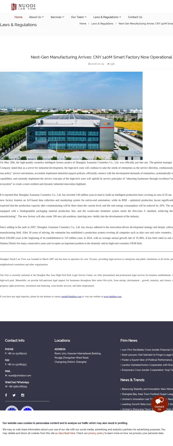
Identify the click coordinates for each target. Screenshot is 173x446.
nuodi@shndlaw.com (35, 30)
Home (18, 17)
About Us (35, 17)
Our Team (77, 17)
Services (56, 17)
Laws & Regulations (106, 17)
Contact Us (135, 17)
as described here (65, 433)
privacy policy (96, 433)
